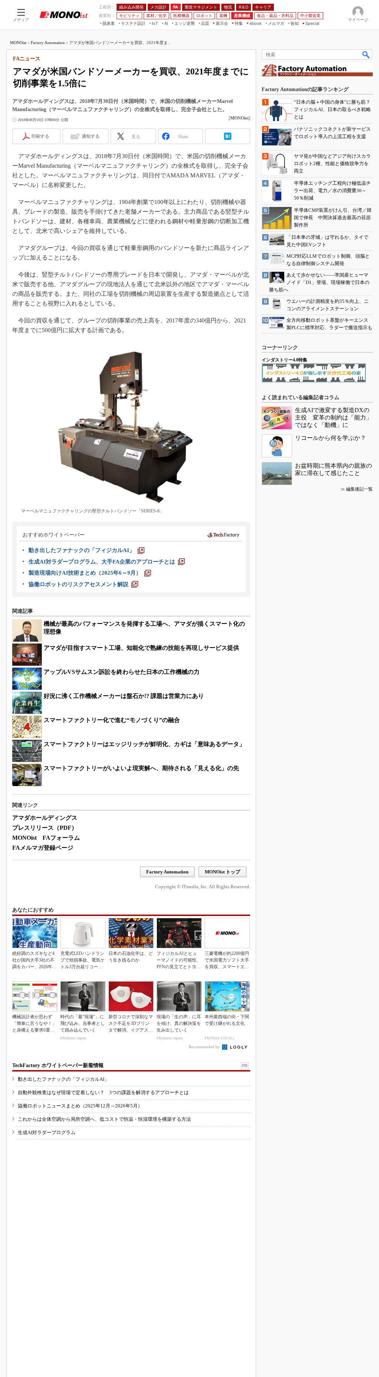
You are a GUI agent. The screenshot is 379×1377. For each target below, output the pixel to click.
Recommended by (205, 1047)
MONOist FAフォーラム (46, 838)
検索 (366, 54)
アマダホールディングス (44, 818)
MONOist (18, 42)
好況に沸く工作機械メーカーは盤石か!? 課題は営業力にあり (124, 696)
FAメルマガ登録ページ (42, 848)
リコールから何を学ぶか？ (330, 438)
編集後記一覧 (359, 489)
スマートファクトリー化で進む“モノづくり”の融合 (112, 720)
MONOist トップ (222, 872)
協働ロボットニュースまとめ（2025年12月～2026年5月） (80, 1106)
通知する (91, 136)
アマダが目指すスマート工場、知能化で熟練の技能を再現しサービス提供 (141, 648)
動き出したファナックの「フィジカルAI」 (63, 1079)
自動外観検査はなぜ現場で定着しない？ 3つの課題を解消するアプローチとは (103, 1092)
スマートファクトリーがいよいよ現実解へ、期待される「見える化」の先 (141, 768)
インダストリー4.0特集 (284, 359)
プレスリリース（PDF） (44, 828)
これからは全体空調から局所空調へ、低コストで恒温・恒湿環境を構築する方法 (104, 1119)
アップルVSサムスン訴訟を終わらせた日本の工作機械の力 (121, 672)
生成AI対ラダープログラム (47, 1132)
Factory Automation (48, 42)
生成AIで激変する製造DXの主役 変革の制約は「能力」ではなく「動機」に (333, 417)
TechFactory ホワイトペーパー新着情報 (58, 1065)
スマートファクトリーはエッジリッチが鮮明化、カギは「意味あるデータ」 (144, 744)
